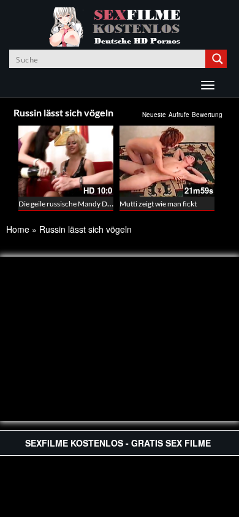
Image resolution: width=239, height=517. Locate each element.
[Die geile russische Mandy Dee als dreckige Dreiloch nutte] (65, 161)
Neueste (154, 114)
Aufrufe (179, 114)
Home (17, 229)
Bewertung (207, 114)
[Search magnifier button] (217, 59)
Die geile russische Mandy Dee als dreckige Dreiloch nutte (109, 203)
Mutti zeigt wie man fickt (158, 203)
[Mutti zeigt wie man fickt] (167, 161)
